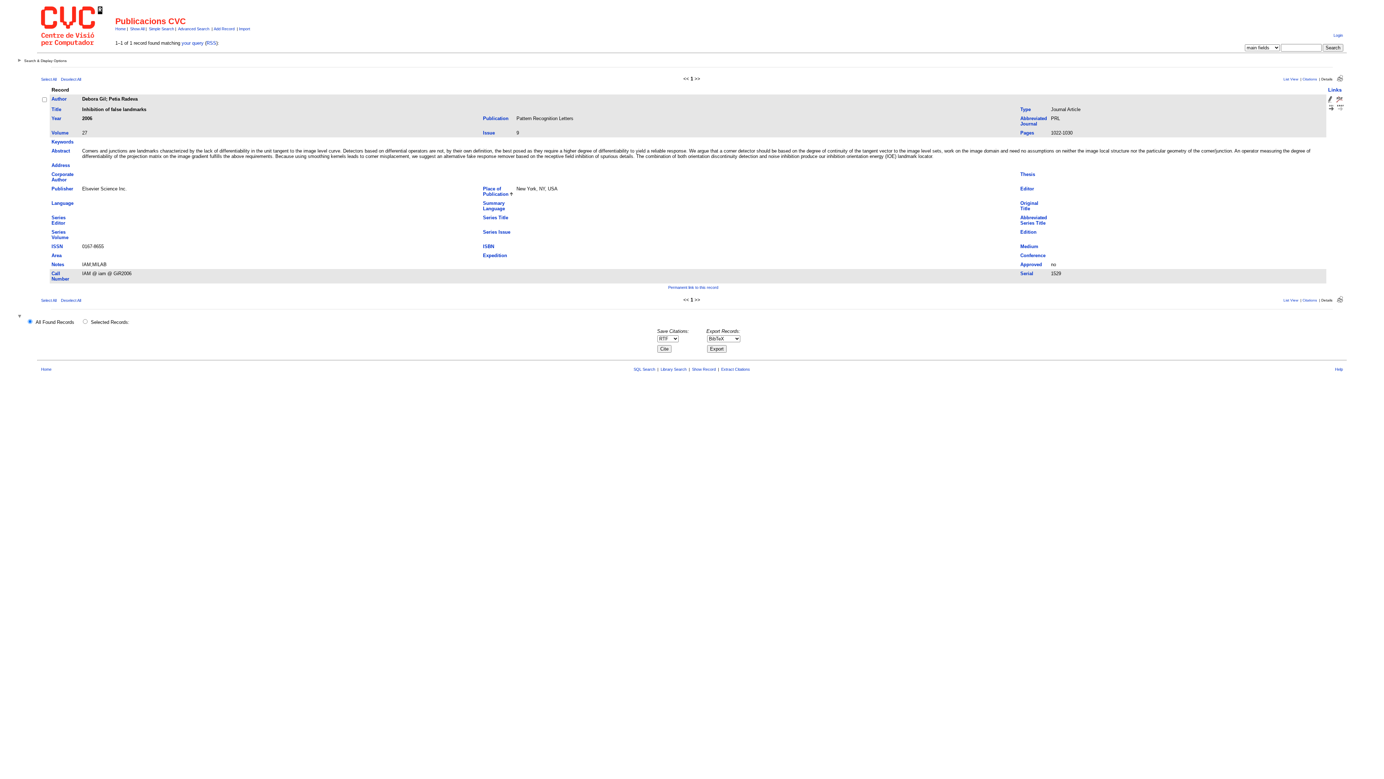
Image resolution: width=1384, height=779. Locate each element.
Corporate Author (63, 177)
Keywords (63, 142)
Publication (496, 118)
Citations (1310, 79)
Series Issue (496, 232)
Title (56, 109)
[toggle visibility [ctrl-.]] (20, 317)
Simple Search (161, 29)
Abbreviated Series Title (1033, 220)
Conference (1033, 255)
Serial (1026, 273)
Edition (1028, 232)
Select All (49, 79)
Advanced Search (193, 29)
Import (244, 29)
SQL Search (644, 369)
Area (57, 255)
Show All (137, 29)
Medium (1029, 246)
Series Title (495, 217)
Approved (1031, 264)
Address (61, 165)
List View (1290, 79)
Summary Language (494, 206)
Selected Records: (110, 322)
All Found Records (55, 322)
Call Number (60, 276)
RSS (211, 43)
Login (1338, 35)
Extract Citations (735, 369)
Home (120, 29)
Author (59, 99)
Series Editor (59, 220)
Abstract (61, 151)
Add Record (224, 29)
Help (1339, 369)
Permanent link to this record (693, 287)
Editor (1027, 189)
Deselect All (71, 79)
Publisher (62, 189)
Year (56, 118)
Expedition (495, 255)
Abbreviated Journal (1033, 121)
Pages (1027, 133)
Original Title (1029, 206)
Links (1335, 90)
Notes (58, 264)
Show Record (704, 369)
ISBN (488, 246)
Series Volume (60, 234)
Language (63, 203)
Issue (489, 133)
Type (1025, 109)
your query (193, 43)
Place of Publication (496, 191)
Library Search (674, 369)
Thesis (1027, 174)
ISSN (57, 246)
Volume (60, 133)
